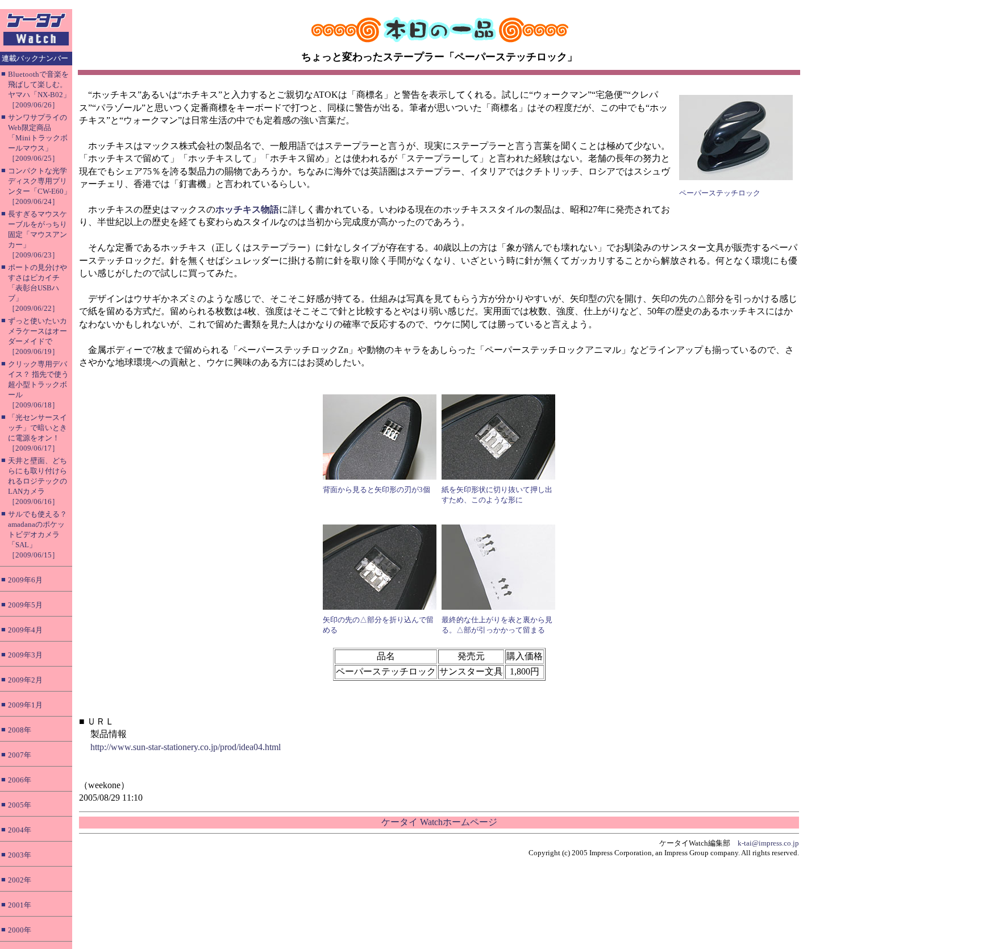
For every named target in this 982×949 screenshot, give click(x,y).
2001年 (19, 905)
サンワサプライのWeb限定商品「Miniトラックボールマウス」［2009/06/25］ (38, 138)
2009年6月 (25, 580)
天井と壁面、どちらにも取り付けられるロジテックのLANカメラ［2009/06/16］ (37, 481)
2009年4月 (25, 630)
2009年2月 (25, 680)
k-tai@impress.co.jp (768, 843)
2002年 (19, 880)
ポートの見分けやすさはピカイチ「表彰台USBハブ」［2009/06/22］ (37, 288)
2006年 (19, 780)
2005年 (19, 805)
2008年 (19, 730)
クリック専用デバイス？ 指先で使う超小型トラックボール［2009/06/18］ (38, 384)
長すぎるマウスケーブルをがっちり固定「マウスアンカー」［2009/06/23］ (37, 234)
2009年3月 (25, 655)
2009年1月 (25, 705)
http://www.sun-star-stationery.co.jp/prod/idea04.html (185, 747)
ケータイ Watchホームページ (439, 822)
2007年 (19, 755)
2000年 (19, 930)
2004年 (19, 830)
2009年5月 (25, 605)
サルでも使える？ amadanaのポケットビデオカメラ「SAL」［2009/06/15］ (37, 534)
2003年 (19, 855)
